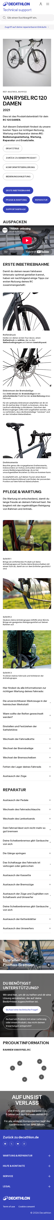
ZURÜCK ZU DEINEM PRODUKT (21, 158)
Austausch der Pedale (15, 800)
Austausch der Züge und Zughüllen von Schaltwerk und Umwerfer (26, 895)
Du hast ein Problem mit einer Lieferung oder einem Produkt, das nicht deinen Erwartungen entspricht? (26, 1022)
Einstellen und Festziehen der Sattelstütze (20, 728)
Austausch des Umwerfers (18, 928)
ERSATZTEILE (12, 148)
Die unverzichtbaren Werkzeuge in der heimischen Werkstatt (25, 703)
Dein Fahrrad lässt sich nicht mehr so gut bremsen (24, 829)
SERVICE (8, 1176)
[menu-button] (47, 4)
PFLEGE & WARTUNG (16, 200)
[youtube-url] (18, 1143)
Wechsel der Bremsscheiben (19, 757)
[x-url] (11, 1143)
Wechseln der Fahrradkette (18, 739)
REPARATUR (41, 200)
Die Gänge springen (14, 853)
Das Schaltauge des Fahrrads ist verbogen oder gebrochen (21, 864)
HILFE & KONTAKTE (14, 1165)
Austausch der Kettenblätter (19, 919)
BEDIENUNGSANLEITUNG (18, 176)
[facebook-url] (5, 1143)
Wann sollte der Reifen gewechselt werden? (23, 715)
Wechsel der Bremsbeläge (18, 748)
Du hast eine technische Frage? (22, 1009)
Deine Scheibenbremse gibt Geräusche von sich (26, 842)
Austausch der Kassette (17, 875)
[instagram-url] (24, 1143)
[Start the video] (49, 965)
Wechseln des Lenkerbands (19, 818)
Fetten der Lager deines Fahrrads (22, 766)
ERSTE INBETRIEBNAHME (18, 190)
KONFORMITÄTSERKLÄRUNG (20, 167)
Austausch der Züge (14, 776)
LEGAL (7, 1186)
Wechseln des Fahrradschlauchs (21, 809)
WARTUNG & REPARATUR (17, 1155)
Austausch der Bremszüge (18, 884)
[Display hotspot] (24, 1079)
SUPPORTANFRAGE (16, 209)
